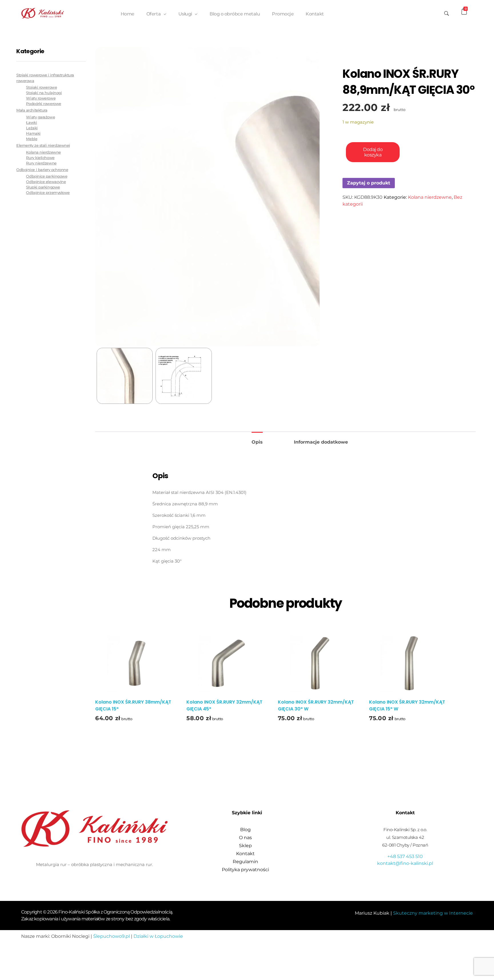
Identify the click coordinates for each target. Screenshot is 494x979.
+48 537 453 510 (405, 856)
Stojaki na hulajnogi (44, 93)
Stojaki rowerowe (41, 87)
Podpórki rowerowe (43, 104)
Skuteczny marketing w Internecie (433, 913)
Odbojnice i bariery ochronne (42, 169)
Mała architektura (31, 110)
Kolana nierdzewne (430, 197)
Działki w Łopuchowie (158, 936)
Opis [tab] (257, 442)
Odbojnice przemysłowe (47, 192)
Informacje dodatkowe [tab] (321, 442)
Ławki (31, 122)
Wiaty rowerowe (40, 98)
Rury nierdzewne (41, 163)
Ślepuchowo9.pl (111, 936)
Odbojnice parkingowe (46, 176)
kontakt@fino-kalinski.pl (405, 863)
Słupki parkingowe (43, 187)
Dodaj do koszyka (373, 152)
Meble (31, 139)
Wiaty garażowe (40, 117)
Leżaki (31, 128)
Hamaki (33, 133)
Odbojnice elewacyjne (46, 182)
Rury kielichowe (40, 158)
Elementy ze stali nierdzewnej (43, 145)
